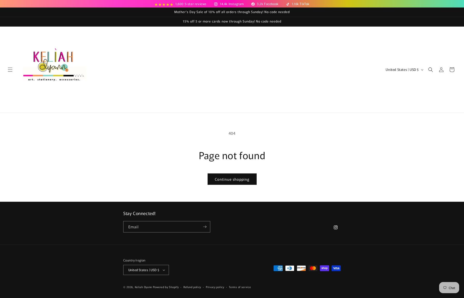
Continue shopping (232, 179)
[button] (10, 69)
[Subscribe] (204, 226)
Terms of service (240, 287)
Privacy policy (215, 287)
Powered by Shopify (166, 287)
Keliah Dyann (143, 287)
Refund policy (192, 287)
